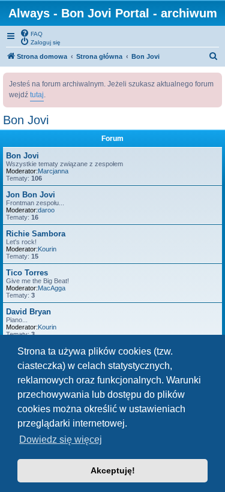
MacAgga (51, 288)
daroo (46, 210)
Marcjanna (53, 171)
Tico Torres (27, 272)
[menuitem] (31, 33)
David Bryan (28, 311)
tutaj (37, 95)
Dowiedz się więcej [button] (60, 439)
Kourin (47, 249)
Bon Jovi (26, 120)
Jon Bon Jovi (30, 194)
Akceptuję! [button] (113, 470)
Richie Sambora (35, 233)
